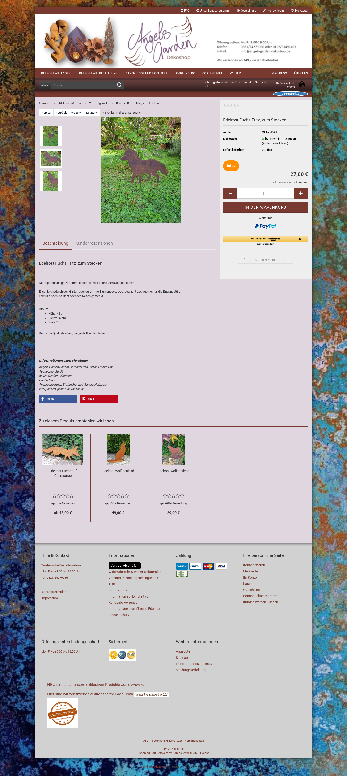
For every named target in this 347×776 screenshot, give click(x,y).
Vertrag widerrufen (125, 565)
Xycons (204, 753)
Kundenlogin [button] (275, 10)
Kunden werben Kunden (260, 602)
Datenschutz (118, 590)
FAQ (186, 10)
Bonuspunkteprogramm (260, 596)
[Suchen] (119, 85)
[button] (246, 10)
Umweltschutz (119, 615)
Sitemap (182, 657)
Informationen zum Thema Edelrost (134, 609)
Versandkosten (194, 740)
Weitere (236, 73)
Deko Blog (279, 73)
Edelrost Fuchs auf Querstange (63, 473)
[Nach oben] (334, 769)
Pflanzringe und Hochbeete (147, 73)
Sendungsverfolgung (191, 670)
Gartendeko (185, 73)
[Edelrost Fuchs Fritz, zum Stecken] (141, 169)
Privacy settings (174, 748)
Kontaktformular (53, 592)
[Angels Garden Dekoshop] (173, 41)
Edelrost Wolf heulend (118, 471)
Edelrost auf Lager (54, 73)
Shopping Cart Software (153, 753)
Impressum (49, 598)
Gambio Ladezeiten (153, 766)
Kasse (247, 583)
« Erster (46, 112)
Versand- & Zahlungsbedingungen (133, 578)
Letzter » (91, 112)
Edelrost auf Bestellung (97, 73)
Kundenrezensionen (94, 243)
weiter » (76, 112)
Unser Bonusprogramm (214, 10)
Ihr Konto (250, 577)
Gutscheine (251, 590)
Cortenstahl (212, 73)
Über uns (301, 73)
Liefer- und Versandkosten (195, 664)
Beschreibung (55, 243)
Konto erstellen (254, 565)
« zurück (61, 112)
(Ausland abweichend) (275, 143)
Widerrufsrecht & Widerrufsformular (135, 572)
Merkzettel (301, 10)
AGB (112, 584)
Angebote (183, 651)
